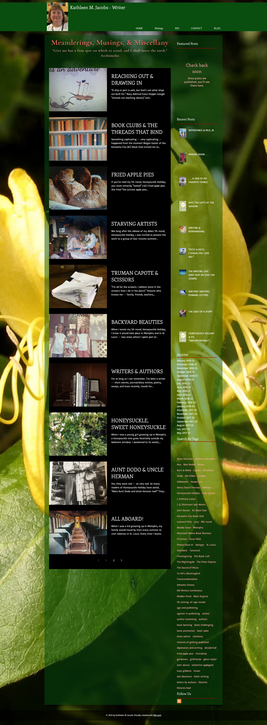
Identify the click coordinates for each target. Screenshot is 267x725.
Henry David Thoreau (188, 487)
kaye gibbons (184, 670)
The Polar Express (206, 561)
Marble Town (184, 527)
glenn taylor (210, 659)
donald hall (210, 647)
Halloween (182, 481)
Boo (179, 464)
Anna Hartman (185, 458)
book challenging (203, 624)
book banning (184, 624)
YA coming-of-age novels (191, 602)
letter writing (201, 676)
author (206, 613)
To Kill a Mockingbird (188, 573)
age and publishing (187, 607)
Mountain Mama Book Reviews (194, 533)
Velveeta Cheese (185, 584)
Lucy (196, 521)
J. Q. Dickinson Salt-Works (191, 504)
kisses (197, 670)
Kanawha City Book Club (190, 516)
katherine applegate (203, 664)
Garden (201, 475)
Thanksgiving (184, 556)
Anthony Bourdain (205, 458)
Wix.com (157, 715)
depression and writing (189, 647)
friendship (201, 653)
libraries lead (184, 687)
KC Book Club (199, 510)
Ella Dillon (190, 475)
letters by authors (186, 682)
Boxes (201, 464)
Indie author (208, 493)
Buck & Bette (184, 470)
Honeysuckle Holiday (188, 493)
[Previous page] (98, 560)
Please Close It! (185, 544)
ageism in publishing (188, 613)
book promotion (186, 630)
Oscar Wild (195, 538)
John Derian (183, 510)
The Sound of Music (188, 567)
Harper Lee (196, 481)
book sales (203, 630)
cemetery (198, 636)
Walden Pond (184, 596)
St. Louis (211, 544)
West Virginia (200, 596)
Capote (197, 470)
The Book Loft (202, 556)
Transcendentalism (187, 578)
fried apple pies (185, 653)
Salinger (199, 544)
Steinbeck (182, 550)
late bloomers (184, 676)
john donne (183, 664)
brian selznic (184, 636)
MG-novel (206, 521)
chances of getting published (193, 642)
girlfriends (195, 659)
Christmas (208, 470)
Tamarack (195, 550)
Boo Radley (189, 464)
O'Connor (182, 538)
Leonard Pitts (184, 521)
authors (203, 619)
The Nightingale (186, 561)
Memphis (198, 527)
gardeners (182, 659)
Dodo (180, 475)
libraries (203, 682)
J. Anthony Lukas (186, 498)
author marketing (187, 619)
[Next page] (121, 560)
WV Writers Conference (189, 590)
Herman (206, 487)
